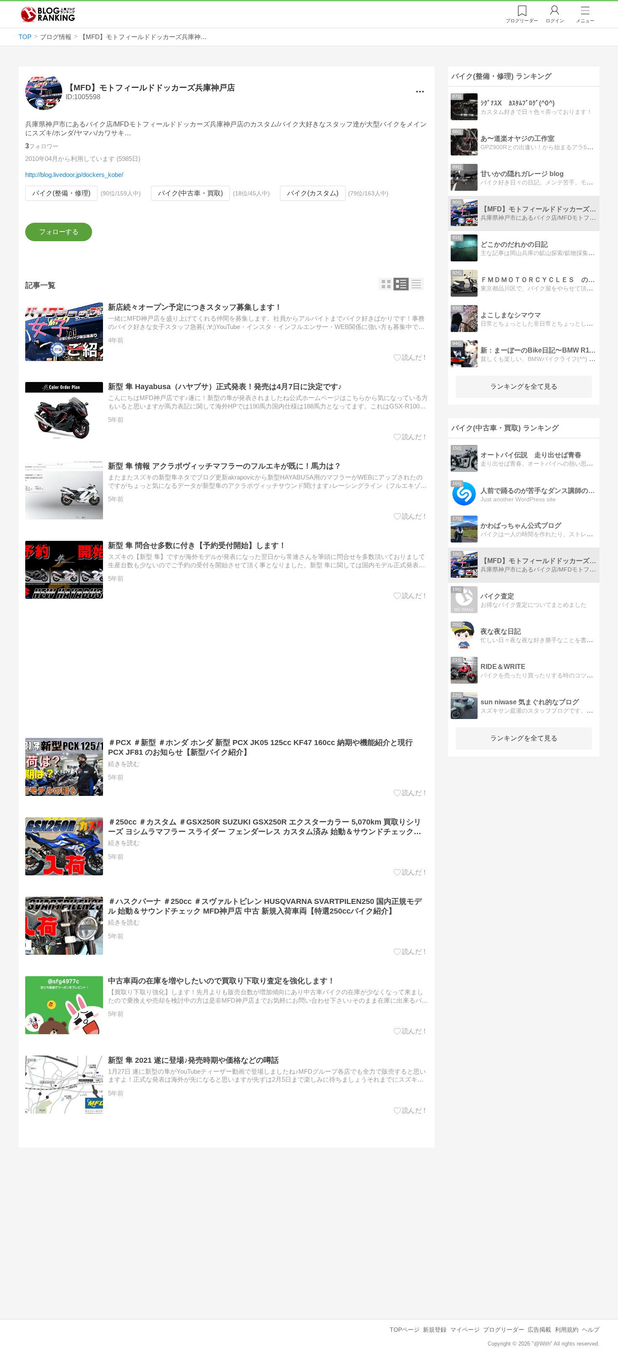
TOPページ (405, 1329)
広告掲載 (539, 1329)
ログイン (555, 20)
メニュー (585, 20)
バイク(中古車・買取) (190, 193)
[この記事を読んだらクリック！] (411, 358)
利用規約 (566, 1329)
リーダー (522, 20)
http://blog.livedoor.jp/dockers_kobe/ (74, 174)
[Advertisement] (226, 668)
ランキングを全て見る (523, 386)
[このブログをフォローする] (58, 232)
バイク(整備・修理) (61, 193)
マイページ (465, 1329)
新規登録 (434, 1329)
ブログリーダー (503, 1329)
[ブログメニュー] (420, 91)
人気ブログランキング (48, 14)
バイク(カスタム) (312, 193)
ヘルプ (591, 1329)
